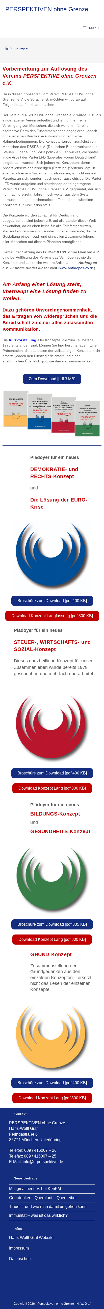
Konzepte (21, 48)
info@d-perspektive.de (43, 1162)
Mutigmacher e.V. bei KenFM (35, 1189)
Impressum (19, 1248)
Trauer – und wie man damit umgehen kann (48, 1206)
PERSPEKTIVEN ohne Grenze (46, 9)
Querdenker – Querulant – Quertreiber (43, 1198)
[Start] (7, 48)
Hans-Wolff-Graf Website (31, 1237)
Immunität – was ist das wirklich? (38, 1215)
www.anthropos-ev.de (77, 268)
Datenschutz (20, 1259)
